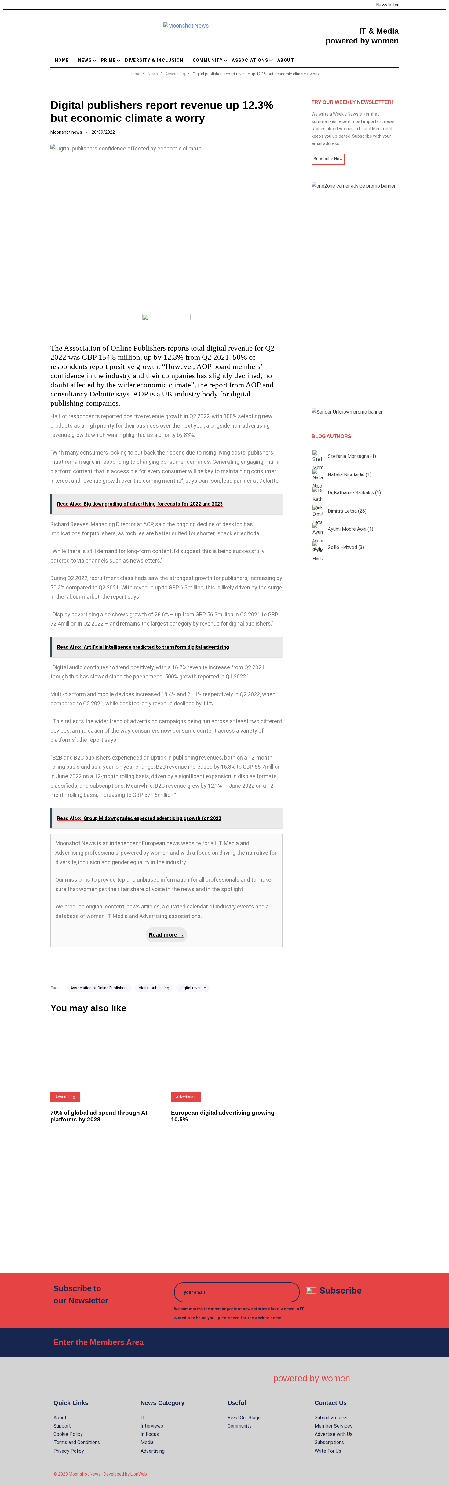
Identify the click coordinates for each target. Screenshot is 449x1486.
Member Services (333, 1426)
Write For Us (328, 1451)
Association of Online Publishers (99, 988)
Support (62, 1426)
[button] (396, 60)
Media (147, 1442)
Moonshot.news (66, 132)
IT (143, 1418)
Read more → (166, 935)
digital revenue (193, 988)
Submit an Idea (331, 1418)
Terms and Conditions (76, 1442)
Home (62, 60)
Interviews (152, 1426)
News (85, 60)
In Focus (150, 1434)
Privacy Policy (68, 1451)
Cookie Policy (68, 1434)
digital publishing (154, 988)
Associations (250, 60)
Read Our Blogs (244, 1418)
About (285, 60)
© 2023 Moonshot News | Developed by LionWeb (100, 1474)
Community (208, 60)
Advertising (153, 1451)
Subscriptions (329, 1442)
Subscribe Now (328, 158)
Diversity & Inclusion (154, 60)
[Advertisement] (355, 299)
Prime (108, 60)
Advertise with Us (333, 1434)
